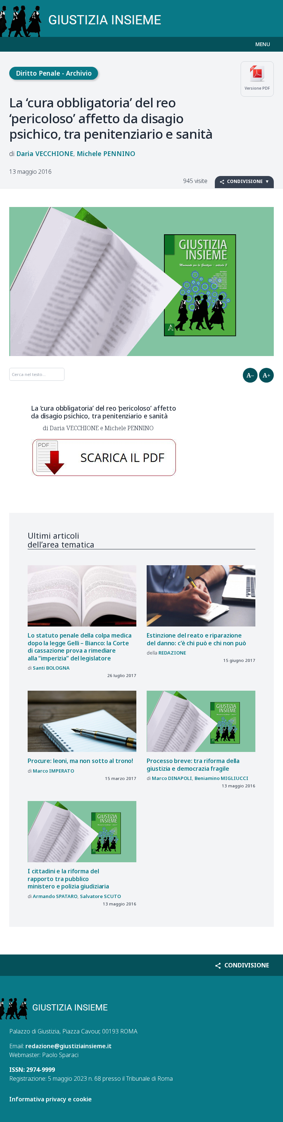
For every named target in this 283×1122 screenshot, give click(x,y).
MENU (262, 44)
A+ (266, 375)
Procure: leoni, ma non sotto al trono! (80, 761)
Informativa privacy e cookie (50, 1099)
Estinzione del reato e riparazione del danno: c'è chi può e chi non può (196, 639)
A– (250, 375)
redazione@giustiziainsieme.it (68, 1046)
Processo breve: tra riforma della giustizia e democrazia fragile (193, 765)
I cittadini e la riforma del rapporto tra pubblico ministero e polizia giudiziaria (68, 878)
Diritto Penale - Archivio (54, 73)
